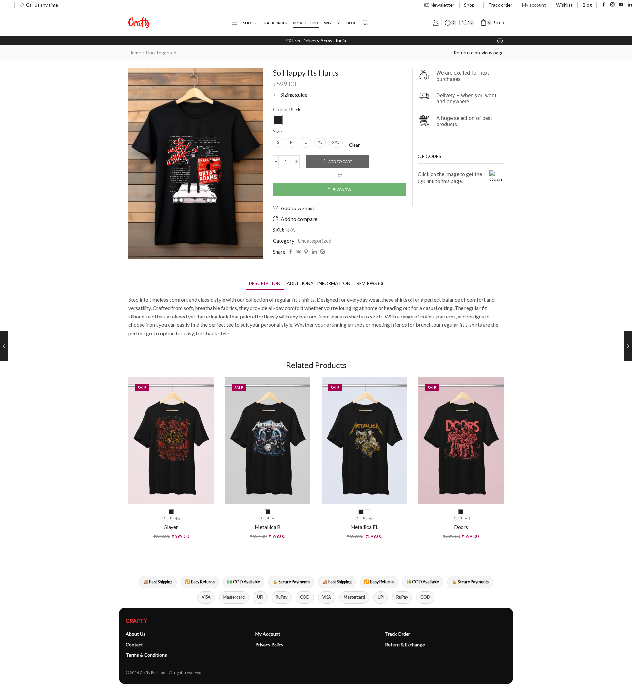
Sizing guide (293, 94)
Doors (461, 527)
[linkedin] (314, 252)
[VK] (299, 252)
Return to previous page (479, 52)
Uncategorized (161, 52)
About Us (135, 634)
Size (277, 131)
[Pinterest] (306, 252)
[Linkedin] (630, 4)
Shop (469, 5)
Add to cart (340, 161)
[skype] (321, 252)
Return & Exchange (405, 644)
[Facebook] (604, 4)
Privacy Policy (269, 644)
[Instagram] (612, 4)
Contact (134, 644)
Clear (354, 145)
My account (534, 5)
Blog (587, 5)
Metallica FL (364, 527)
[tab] (265, 283)
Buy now (342, 189)
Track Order (397, 634)
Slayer (171, 527)
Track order (500, 5)
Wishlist (564, 5)
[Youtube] (621, 4)
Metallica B (268, 527)
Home (135, 52)
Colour (280, 109)
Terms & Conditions (146, 655)
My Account (267, 634)
